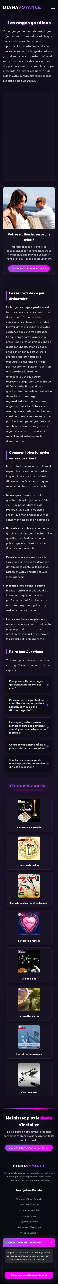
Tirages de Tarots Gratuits (29, 1198)
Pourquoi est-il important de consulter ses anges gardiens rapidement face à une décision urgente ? (29, 705)
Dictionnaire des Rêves (29, 1210)
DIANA (22, 7)
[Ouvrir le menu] (53, 7)
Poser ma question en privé (29, 268)
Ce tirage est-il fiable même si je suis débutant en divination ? (29, 746)
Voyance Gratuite (29, 1232)
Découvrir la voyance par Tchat (29, 1147)
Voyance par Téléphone (29, 1227)
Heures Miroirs (29, 1215)
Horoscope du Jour (29, 1204)
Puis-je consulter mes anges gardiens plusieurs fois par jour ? (29, 684)
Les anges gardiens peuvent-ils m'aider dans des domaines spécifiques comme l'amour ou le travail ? (29, 727)
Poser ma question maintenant (29, 1275)
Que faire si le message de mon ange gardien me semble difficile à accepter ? (29, 763)
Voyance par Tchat (29, 1221)
